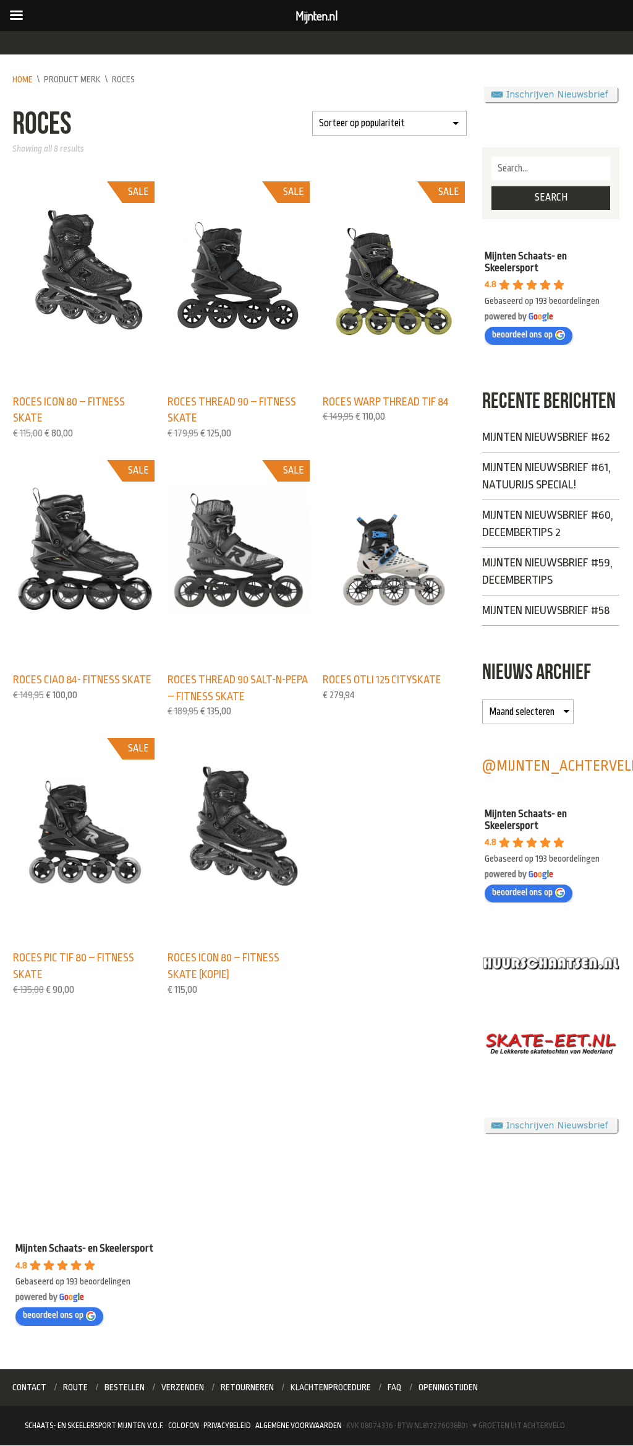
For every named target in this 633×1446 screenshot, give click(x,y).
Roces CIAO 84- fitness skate (82, 679)
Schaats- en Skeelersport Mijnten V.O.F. (94, 1425)
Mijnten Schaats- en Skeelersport (526, 262)
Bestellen (124, 1387)
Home (22, 79)
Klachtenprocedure (331, 1387)
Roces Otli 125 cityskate (382, 679)
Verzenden (182, 1387)
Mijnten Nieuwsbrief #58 (546, 610)
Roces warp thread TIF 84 (386, 402)
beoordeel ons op (522, 334)
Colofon (183, 1425)
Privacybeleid (227, 1425)
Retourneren (247, 1387)
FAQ (395, 1387)
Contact (29, 1387)
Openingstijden (448, 1387)
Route (75, 1387)
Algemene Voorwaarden (298, 1425)
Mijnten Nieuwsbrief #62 (546, 437)
